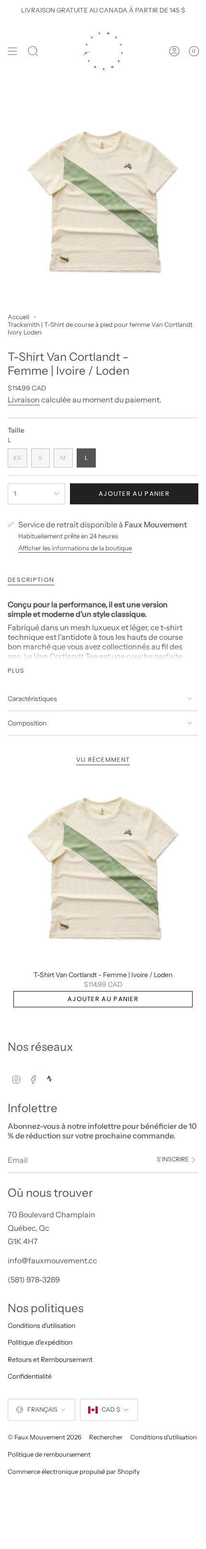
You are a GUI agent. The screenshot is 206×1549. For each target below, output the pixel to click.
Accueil (18, 317)
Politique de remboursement (49, 1454)
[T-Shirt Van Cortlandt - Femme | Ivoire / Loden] (103, 870)
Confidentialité (30, 1376)
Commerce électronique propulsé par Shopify (74, 1471)
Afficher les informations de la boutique (75, 548)
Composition (27, 723)
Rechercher (106, 1437)
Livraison (24, 399)
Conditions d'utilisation (41, 1325)
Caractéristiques (32, 698)
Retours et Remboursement (50, 1359)
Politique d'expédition (40, 1342)
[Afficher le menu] (12, 51)
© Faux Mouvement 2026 (44, 1437)
